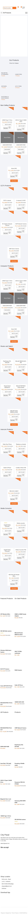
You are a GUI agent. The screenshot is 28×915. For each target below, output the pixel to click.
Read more (7, 149)
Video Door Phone (7, 444)
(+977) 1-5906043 (5, 881)
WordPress (24, 913)
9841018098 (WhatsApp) (7, 884)
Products (3, 75)
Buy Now (6, 128)
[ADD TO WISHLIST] (9, 127)
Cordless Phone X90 (21, 467)
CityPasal (3, 888)
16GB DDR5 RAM (7, 145)
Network (4, 86)
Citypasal (3, 913)
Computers (18, 74)
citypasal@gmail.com (6, 886)
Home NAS (14, 168)
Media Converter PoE (21, 549)
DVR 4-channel (7, 200)
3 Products (17, 87)
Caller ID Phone (7, 467)
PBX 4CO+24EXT (14, 491)
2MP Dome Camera (14, 248)
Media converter (21, 523)
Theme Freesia (15, 913)
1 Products (17, 75)
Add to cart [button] (8, 124)
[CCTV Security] (14, 17)
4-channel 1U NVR (20, 200)
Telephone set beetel (21, 444)
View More (14, 181)
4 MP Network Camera (21, 224)
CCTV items (18, 86)
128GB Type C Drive (7, 120)
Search (14, 8)
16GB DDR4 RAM (20, 145)
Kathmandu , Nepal (6, 879)
